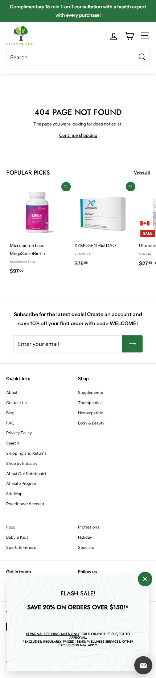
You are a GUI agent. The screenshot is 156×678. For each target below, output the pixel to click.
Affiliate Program (21, 483)
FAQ (10, 423)
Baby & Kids (17, 537)
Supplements (90, 392)
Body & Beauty (91, 423)
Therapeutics (90, 402)
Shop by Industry (21, 463)
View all (142, 172)
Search (12, 443)
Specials (86, 547)
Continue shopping (78, 135)
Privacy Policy (19, 432)
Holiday (85, 537)
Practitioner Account (25, 503)
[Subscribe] (132, 343)
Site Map (14, 493)
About (11, 392)
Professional (89, 527)
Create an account (109, 314)
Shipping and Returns (26, 453)
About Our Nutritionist (26, 473)
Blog (10, 412)
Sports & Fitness (21, 547)
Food (11, 527)
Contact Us (16, 402)
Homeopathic (90, 412)
